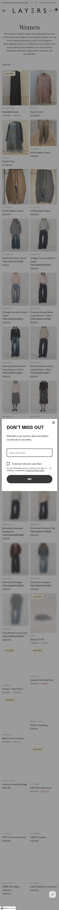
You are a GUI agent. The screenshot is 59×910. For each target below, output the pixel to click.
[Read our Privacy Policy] (50, 468)
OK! (30, 479)
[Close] (53, 422)
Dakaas (12, 908)
